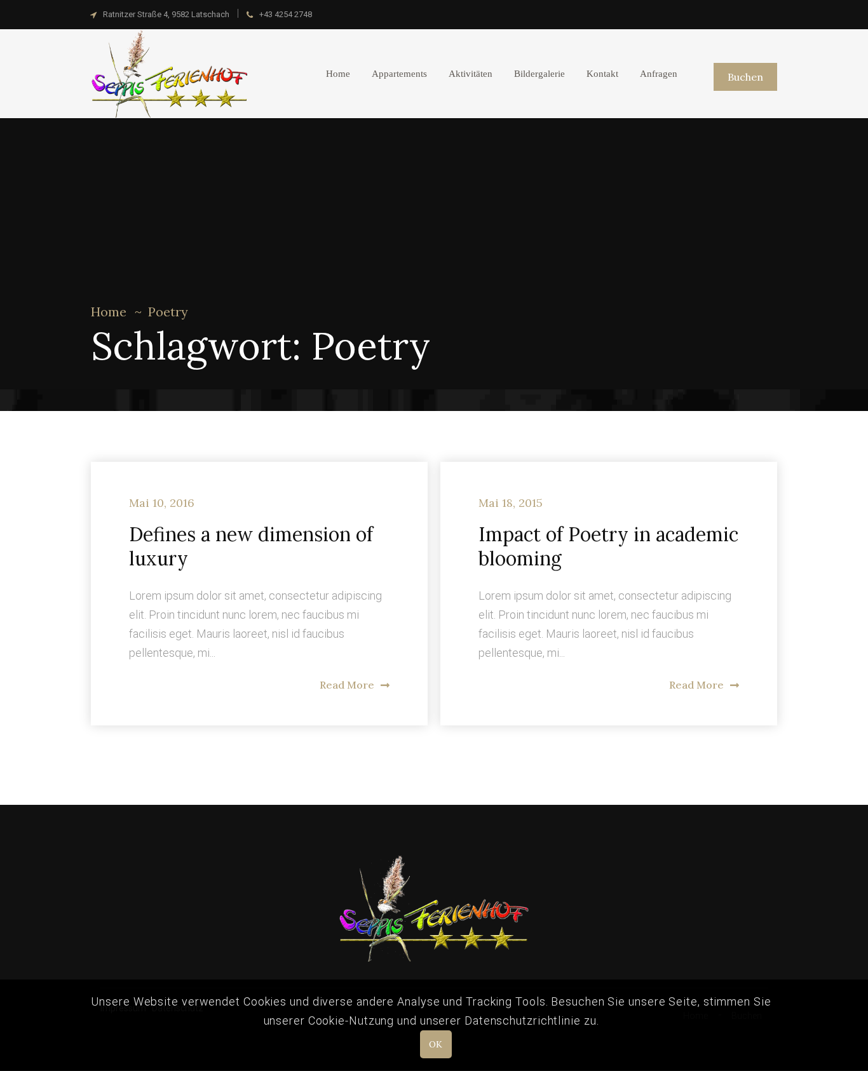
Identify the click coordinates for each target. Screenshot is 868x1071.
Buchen (745, 77)
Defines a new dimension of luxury (251, 546)
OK (436, 1044)
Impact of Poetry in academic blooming (608, 546)
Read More (347, 684)
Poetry (168, 312)
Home (108, 312)
